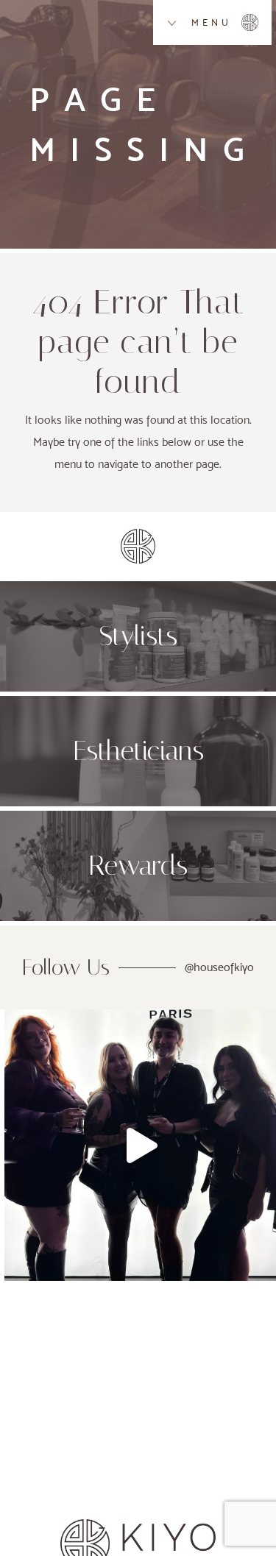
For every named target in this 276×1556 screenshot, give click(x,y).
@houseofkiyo (219, 967)
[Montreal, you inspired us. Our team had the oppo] (140, 1145)
